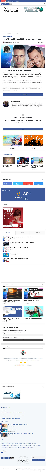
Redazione (38, 366)
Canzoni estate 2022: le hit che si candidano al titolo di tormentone (37, 166)
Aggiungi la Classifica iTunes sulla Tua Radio (20, 247)
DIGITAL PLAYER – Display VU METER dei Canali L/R (11, 301)
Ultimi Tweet (4, 451)
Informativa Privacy (28, 469)
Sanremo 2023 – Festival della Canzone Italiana (22, 166)
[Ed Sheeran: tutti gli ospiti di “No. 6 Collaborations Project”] (4, 435)
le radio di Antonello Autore (31, 443)
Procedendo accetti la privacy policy (11, 337)
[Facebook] (16, 470)
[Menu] (44, 4)
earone (16, 443)
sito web (39, 445)
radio (23, 445)
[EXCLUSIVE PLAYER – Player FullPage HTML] (12, 311)
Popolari (8, 232)
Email (4, 333)
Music (10, 36)
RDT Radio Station (12, 430)
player (20, 445)
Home (4, 33)
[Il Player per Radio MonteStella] (33, 311)
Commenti (37, 232)
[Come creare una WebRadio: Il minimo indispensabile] (6, 244)
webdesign (15, 447)
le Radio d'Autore (22, 443)
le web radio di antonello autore (7, 445)
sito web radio (4, 447)
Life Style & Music (10, 33)
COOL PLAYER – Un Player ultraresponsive (19, 258)
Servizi (43, 469)
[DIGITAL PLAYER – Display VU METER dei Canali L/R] (12, 293)
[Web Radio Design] (6, 4)
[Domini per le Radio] (6, 255)
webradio (24, 447)
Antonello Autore (8, 42)
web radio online (30, 447)
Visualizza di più (22, 94)
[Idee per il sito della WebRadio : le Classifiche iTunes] (6, 238)
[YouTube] (19, 470)
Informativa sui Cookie (37, 469)
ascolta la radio (11, 443)
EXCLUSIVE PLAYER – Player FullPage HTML (11, 319)
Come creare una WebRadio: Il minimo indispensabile (22, 242)
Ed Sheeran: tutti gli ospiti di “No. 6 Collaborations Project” (21, 433)
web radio (20, 447)
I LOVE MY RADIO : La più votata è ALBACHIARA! (18, 424)
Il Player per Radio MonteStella (33, 318)
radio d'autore (28, 445)
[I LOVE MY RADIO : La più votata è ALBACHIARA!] (4, 426)
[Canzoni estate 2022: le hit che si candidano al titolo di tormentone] (37, 160)
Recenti (22, 232)
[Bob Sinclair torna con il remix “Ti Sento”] (9, 160)
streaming (9, 447)
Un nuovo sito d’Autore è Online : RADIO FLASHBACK (17, 1)
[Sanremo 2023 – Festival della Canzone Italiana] (23, 160)
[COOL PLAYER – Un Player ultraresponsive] (6, 260)
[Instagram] (20, 470)
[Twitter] (18, 470)
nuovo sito (15, 445)
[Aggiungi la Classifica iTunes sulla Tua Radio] (6, 249)
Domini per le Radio (14, 253)
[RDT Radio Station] (4, 430)
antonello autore (4, 443)
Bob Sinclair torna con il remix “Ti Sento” (8, 166)
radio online (34, 445)
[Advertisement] (23, 22)
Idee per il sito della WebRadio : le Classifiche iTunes (21, 237)
